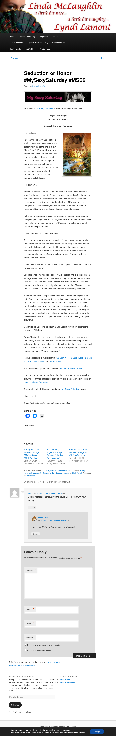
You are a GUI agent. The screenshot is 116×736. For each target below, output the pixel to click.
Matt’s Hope (31, 48)
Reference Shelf (58, 42)
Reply (32, 507)
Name (30, 609)
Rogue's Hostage (62, 473)
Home (12, 36)
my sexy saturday (50, 470)
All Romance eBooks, (75, 357)
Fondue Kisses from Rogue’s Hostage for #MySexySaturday (78, 452)
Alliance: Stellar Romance (36, 381)
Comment (31, 570)
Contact (55, 36)
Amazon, (60, 357)
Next (104, 58)
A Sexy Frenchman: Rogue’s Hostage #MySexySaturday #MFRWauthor (33, 453)
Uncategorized (64, 470)
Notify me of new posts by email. (39, 650)
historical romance (31, 473)
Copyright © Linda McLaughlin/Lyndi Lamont (58, 726)
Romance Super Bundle (71, 368)
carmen (31, 493)
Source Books (15, 48)
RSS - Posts (65, 679)
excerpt (83, 470)
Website (29, 637)
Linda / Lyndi (77, 473)
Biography (44, 36)
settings (81, 733)
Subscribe (15, 705)
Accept (97, 731)
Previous (13, 58)
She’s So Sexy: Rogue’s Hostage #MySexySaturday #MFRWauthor (55, 453)
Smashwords (55, 361)
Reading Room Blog (27, 36)
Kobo (42, 361)
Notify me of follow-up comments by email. (43, 645)
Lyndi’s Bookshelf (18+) (38, 42)
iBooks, (36, 361)
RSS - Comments (67, 682)
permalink (31, 475)
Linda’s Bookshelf (17, 42)
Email (30, 623)
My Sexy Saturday (44, 108)
